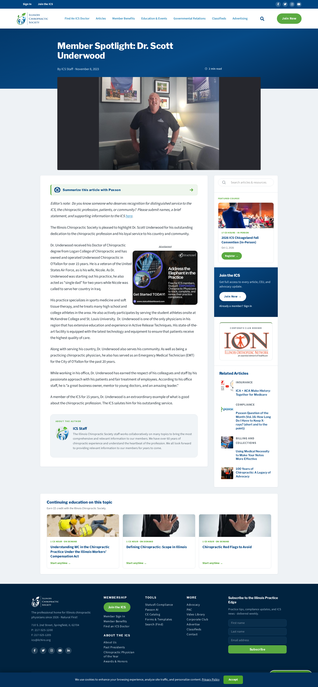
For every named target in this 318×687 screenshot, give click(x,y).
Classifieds (219, 18)
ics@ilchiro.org (41, 640)
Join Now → (232, 296)
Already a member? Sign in (235, 306)
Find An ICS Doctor (77, 18)
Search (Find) (154, 624)
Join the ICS (45, 4)
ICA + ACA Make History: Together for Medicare (253, 392)
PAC (189, 610)
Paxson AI (152, 610)
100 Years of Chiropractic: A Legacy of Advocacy (253, 472)
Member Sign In (114, 616)
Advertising (240, 18)
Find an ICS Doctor (116, 626)
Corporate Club (197, 619)
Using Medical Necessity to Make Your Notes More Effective (252, 455)
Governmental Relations (189, 18)
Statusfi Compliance (159, 605)
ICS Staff (80, 428)
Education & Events (154, 18)
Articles (101, 18)
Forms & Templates (158, 619)
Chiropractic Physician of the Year (119, 654)
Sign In (27, 4)
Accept (233, 679)
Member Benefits (123, 18)
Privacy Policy (211, 679)
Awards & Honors (116, 661)
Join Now (289, 18)
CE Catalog (152, 614)
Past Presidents (114, 647)
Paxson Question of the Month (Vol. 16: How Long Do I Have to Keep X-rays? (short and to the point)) (253, 420)
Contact (192, 634)
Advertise (193, 624)
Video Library (196, 614)
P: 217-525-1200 (42, 630)
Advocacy (193, 605)
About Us (110, 642)
